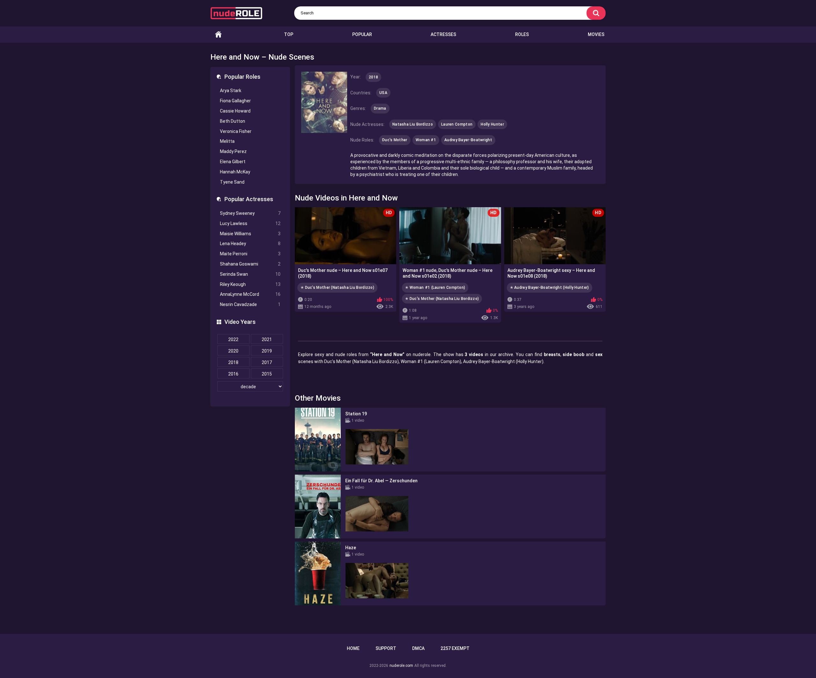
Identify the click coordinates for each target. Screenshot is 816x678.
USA (383, 93)
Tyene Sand (232, 182)
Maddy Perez (233, 151)
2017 (267, 362)
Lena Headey (250, 243)
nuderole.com (401, 665)
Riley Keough (250, 284)
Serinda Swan (250, 274)
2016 (233, 373)
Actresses (443, 34)
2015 (267, 373)
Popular (362, 34)
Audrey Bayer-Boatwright (468, 140)
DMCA (418, 648)
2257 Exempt (455, 648)
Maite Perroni (250, 253)
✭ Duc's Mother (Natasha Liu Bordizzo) (337, 287)
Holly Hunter (492, 124)
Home (218, 34)
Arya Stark (230, 90)
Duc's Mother (394, 140)
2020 (233, 351)
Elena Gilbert (232, 161)
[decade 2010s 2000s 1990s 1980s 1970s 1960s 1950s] (250, 386)
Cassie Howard (235, 110)
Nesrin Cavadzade (250, 304)
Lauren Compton (456, 124)
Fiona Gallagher (235, 100)
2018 (233, 362)
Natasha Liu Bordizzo (412, 124)
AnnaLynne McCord (250, 294)
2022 (233, 339)
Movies (596, 34)
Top (288, 34)
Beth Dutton (232, 121)
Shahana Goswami (250, 263)
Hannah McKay (235, 171)
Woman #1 (426, 140)
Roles (522, 34)
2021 (267, 339)
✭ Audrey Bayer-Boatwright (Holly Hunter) (549, 287)
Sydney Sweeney (250, 213)
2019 (267, 351)
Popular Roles (242, 76)
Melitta (227, 141)
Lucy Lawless (250, 223)
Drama (380, 108)
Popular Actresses (248, 199)
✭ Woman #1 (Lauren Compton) (435, 287)
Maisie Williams (250, 233)
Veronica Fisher (235, 131)
